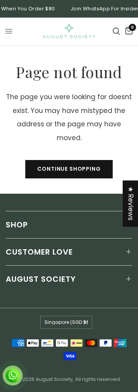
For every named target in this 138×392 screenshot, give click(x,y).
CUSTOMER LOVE (39, 252)
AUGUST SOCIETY (41, 279)
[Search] (116, 31)
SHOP (17, 224)
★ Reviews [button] (130, 203)
